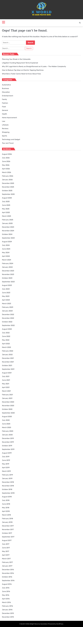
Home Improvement (9, 118)
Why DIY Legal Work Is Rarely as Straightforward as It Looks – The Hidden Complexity (34, 66)
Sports (4, 136)
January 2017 (7, 566)
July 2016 (5, 588)
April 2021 (6, 387)
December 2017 (8, 526)
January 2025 (7, 223)
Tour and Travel (8, 143)
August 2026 (7, 154)
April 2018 (6, 511)
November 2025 (8, 187)
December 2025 (8, 183)
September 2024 (8, 238)
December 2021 (8, 358)
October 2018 (7, 489)
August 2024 (7, 242)
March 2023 (6, 303)
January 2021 (7, 398)
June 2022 (6, 336)
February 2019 (7, 475)
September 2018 (8, 493)
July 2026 (6, 158)
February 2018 (7, 518)
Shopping (5, 132)
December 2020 (8, 402)
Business (5, 88)
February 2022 (7, 351)
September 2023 (8, 282)
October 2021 (7, 365)
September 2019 (8, 449)
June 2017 (6, 548)
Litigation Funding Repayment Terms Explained (20, 63)
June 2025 (6, 205)
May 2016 (5, 595)
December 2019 (8, 438)
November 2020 (8, 406)
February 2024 (7, 263)
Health (4, 114)
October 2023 (7, 278)
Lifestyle (5, 125)
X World (21, 624)
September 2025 (8, 194)
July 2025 (6, 201)
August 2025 (7, 198)
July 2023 (6, 289)
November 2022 (8, 318)
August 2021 (7, 373)
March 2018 (6, 515)
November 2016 (8, 573)
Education (6, 92)
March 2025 (6, 216)
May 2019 (5, 464)
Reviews (5, 128)
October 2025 (7, 191)
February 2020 (7, 431)
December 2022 (8, 314)
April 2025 (6, 212)
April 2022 (6, 344)
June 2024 (6, 249)
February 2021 (7, 395)
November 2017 (8, 529)
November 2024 (8, 231)
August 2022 (7, 329)
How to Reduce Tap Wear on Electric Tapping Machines (23, 70)
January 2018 (7, 522)
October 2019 (7, 446)
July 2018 (5, 500)
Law (3, 121)
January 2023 (7, 311)
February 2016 (7, 606)
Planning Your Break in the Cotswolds (16, 59)
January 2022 (7, 355)
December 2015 (8, 613)
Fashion (5, 103)
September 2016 (8, 580)
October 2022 (7, 322)
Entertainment (7, 96)
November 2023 (8, 274)
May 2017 (5, 551)
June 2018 (6, 504)
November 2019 (8, 442)
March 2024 (6, 260)
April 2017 (5, 555)
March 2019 (6, 471)
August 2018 (7, 497)
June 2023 (6, 293)
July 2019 (5, 457)
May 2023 (5, 296)
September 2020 (8, 413)
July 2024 (6, 245)
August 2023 (7, 285)
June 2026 (6, 161)
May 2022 (5, 340)
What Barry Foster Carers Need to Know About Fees (21, 74)
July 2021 (5, 376)
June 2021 (6, 380)
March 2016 (6, 602)
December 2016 (8, 570)
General (5, 110)
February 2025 (7, 220)
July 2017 (5, 544)
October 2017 (7, 533)
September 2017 (8, 537)
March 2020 (6, 427)
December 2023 (8, 271)
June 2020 (6, 424)
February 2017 (7, 562)
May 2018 (5, 508)
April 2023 (6, 300)
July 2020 (6, 420)
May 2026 (5, 165)
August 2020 (7, 416)
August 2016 (7, 584)
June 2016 (6, 591)
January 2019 (7, 478)
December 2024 (8, 227)
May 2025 (5, 209)
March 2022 (6, 347)
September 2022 (8, 325)
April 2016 (6, 599)
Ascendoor (43, 624)
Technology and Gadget (11, 139)
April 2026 (6, 169)
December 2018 (8, 482)
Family (4, 99)
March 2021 (6, 391)
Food (4, 107)
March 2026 (6, 172)
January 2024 (7, 267)
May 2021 (5, 384)
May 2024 (5, 252)
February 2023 (7, 307)
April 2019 (6, 467)
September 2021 (8, 369)
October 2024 (7, 234)
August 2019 (7, 453)
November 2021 (8, 362)
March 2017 (6, 559)
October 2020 (7, 409)
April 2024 (6, 256)
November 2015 (8, 617)
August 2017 (6, 540)
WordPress (59, 624)
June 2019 (6, 460)
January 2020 (7, 435)
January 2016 (7, 610)
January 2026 (7, 180)
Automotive (6, 85)
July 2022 (6, 333)
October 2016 (7, 577)
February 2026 (7, 176)
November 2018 (8, 486)
